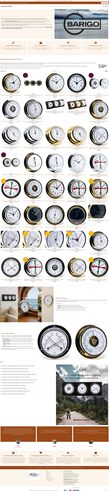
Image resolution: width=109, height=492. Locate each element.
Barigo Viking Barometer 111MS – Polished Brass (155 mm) (33, 201)
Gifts (58, 6)
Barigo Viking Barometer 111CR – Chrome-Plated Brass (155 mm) (11, 122)
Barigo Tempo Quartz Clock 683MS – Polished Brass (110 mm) (11, 96)
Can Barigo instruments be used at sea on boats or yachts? (16, 377)
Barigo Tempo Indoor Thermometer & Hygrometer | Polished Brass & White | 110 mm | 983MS (77, 280)
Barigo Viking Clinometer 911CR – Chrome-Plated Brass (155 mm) (55, 175)
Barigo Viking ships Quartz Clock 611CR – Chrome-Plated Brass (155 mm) (76, 175)
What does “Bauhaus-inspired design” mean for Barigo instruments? (18, 382)
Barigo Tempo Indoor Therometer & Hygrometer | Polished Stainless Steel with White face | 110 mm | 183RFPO (98, 148)
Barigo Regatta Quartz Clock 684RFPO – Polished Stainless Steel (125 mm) (11, 227)
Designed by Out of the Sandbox (43, 490)
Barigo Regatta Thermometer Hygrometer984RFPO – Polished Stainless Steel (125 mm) (11, 250)
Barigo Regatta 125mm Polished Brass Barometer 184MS (54, 227)
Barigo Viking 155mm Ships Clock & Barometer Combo (11, 175)
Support (62, 6)
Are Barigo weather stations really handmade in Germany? (15, 371)
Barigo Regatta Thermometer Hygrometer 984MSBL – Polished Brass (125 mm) (99, 221)
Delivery (47, 472)
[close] (108, 0)
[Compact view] (108, 71)
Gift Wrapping (48, 480)
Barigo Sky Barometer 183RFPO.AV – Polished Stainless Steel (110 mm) (98, 254)
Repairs (47, 476)
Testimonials (48, 478)
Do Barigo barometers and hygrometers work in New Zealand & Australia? (19, 374)
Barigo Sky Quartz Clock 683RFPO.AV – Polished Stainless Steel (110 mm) (77, 250)
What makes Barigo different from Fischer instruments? (15, 368)
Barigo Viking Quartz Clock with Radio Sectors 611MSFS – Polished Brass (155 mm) (11, 201)
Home (45, 6)
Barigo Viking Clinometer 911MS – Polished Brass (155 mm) (33, 175)
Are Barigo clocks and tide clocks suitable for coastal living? (16, 391)
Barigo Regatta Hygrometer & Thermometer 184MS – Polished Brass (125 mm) (33, 250)
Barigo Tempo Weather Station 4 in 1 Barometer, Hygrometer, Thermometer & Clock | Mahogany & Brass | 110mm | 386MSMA (76, 112)
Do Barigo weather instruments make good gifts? (13, 393)
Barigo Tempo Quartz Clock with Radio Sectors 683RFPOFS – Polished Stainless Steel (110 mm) (33, 280)
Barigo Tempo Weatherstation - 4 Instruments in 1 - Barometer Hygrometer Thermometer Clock (55, 112)
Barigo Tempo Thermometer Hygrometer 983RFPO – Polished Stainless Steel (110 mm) (11, 280)
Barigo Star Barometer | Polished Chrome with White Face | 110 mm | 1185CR (11, 147)
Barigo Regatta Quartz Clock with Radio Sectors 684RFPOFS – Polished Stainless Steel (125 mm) (77, 201)
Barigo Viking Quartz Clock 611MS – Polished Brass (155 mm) (55, 96)
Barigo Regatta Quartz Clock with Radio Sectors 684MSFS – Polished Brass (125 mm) (99, 201)
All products (68, 6)
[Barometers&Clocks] (6, 6)
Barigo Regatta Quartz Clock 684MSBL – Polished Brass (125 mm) (33, 227)
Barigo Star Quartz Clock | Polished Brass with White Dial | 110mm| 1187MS (55, 148)
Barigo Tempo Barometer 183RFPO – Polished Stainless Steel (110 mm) (55, 280)
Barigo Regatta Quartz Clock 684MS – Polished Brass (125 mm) (55, 201)
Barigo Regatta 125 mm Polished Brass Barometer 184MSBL (76, 227)
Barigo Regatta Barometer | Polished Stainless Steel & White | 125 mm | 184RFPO (33, 122)
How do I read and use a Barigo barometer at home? (14, 388)
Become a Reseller (49, 477)
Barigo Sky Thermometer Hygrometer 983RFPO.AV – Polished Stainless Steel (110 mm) (55, 250)
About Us (48, 473)
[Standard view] (106, 71)
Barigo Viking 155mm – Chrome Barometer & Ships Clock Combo (98, 96)
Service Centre (48, 475)
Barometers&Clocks (34, 490)
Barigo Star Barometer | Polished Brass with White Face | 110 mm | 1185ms (77, 148)
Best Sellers (54, 6)
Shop (48, 6)
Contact (47, 474)
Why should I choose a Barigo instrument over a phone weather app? (18, 365)
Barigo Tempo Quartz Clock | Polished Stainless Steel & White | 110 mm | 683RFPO (77, 96)
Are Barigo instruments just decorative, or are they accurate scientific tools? (19, 379)
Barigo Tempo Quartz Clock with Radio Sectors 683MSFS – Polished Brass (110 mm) (99, 280)
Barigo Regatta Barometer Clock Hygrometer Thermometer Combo (33, 96)
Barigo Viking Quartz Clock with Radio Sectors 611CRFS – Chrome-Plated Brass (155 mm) (99, 175)
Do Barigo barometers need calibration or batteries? (14, 385)
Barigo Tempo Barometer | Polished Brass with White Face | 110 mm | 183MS (99, 122)
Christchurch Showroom (50, 479)
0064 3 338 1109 (72, 484)
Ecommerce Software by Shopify (53, 490)
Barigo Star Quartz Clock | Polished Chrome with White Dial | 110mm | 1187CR (33, 147)
